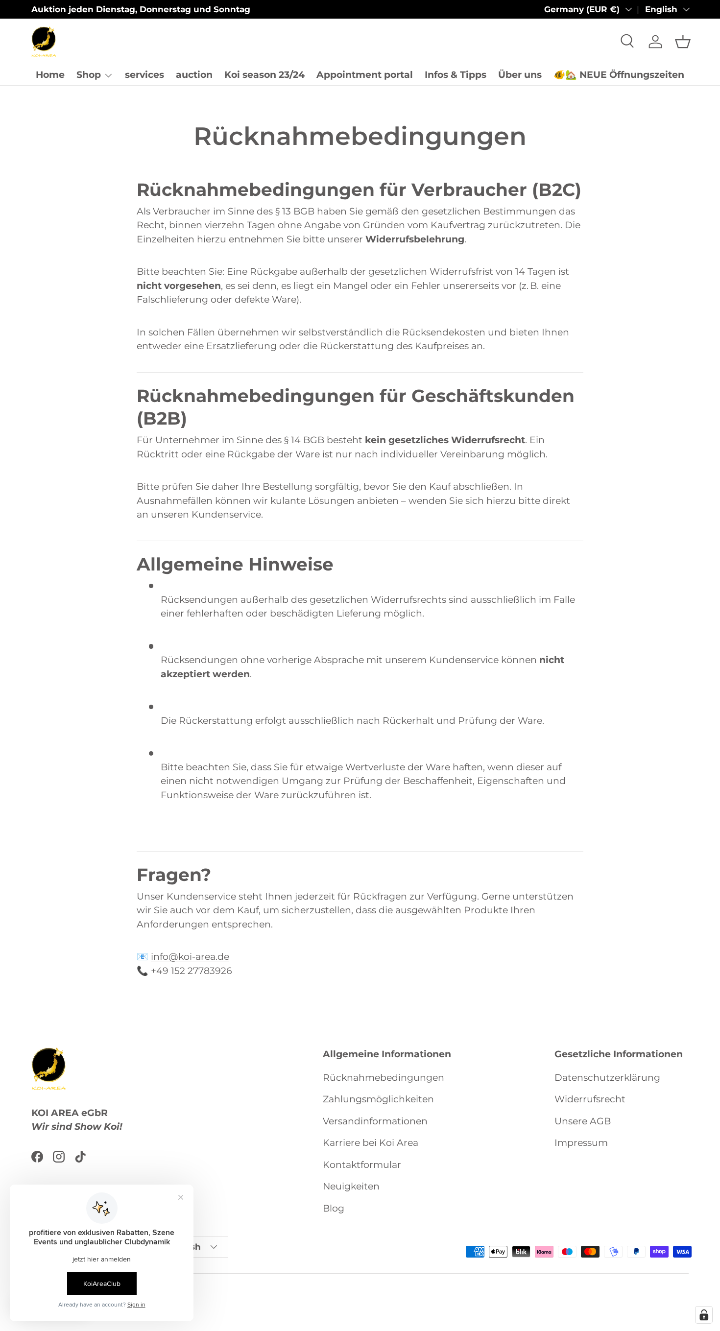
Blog (333, 1207)
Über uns (520, 74)
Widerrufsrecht (589, 1099)
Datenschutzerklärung (607, 1077)
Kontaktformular (362, 1164)
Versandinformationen (375, 1120)
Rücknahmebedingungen (383, 1077)
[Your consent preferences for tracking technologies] (704, 1315)
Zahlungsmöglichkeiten (378, 1099)
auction (194, 74)
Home (50, 74)
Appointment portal (364, 74)
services (144, 74)
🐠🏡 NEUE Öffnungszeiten (618, 74)
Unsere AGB (582, 1120)
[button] (683, 41)
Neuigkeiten (351, 1186)
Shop (88, 74)
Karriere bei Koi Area (370, 1142)
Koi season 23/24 (264, 74)
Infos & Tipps (455, 74)
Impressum (581, 1142)
